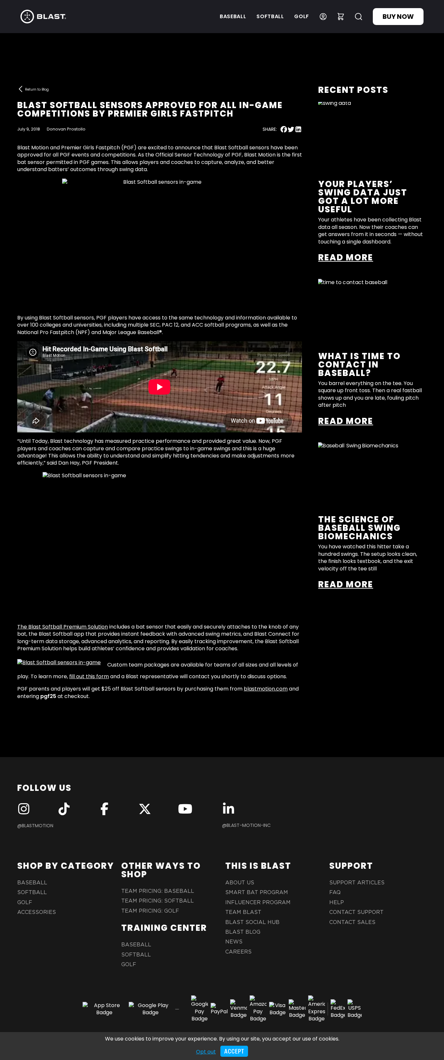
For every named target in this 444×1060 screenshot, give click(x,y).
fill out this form (89, 676)
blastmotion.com (266, 688)
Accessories (36, 912)
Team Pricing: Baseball (157, 891)
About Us (239, 882)
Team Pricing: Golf (150, 911)
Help (336, 902)
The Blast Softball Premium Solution (62, 626)
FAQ (335, 892)
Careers (238, 951)
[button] (284, 129)
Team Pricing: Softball (157, 901)
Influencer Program (258, 902)
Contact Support (356, 912)
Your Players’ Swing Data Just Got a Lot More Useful (362, 196)
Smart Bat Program (256, 892)
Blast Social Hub (252, 922)
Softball (270, 16)
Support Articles (357, 882)
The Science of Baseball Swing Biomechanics (359, 528)
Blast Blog (242, 932)
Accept (234, 1051)
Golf (301, 16)
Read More (345, 257)
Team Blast (243, 912)
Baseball (233, 16)
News (233, 941)
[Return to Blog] (20, 89)
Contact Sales (352, 922)
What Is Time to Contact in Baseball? (359, 364)
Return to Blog (37, 89)
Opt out (206, 1051)
